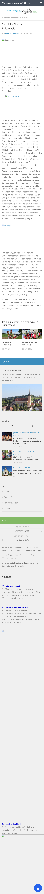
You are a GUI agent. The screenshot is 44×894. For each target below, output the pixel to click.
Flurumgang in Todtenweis (7, 343)
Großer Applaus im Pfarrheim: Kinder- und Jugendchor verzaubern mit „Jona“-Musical (27, 441)
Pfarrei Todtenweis (19, 17)
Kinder (22, 433)
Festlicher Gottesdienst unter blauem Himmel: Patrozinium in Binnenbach (27, 472)
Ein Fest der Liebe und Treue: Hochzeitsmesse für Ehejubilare (25, 458)
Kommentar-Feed (11, 502)
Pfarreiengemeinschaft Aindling (16, 3)
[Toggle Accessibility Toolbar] (38, 888)
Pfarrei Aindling (25, 468)
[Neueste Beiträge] (12, 426)
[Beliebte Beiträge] (32, 426)
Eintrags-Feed (9, 497)
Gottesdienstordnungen (21, 562)
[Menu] (41, 3)
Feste (15, 451)
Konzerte (6, 17)
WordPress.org (10, 508)
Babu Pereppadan (12, 33)
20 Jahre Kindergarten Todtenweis (30, 343)
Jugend (15, 433)
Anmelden (8, 491)
